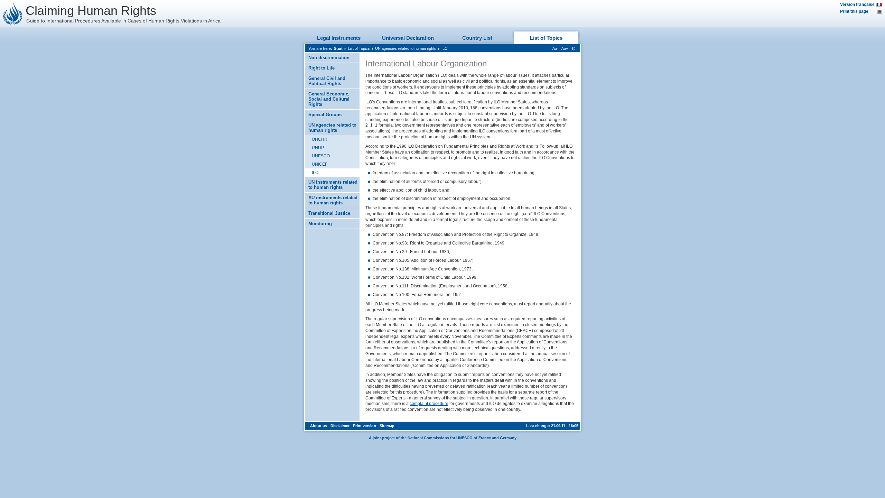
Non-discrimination (329, 57)
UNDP (318, 147)
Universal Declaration (408, 38)
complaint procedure (429, 403)
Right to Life (321, 68)
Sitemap (387, 426)
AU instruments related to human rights (332, 200)
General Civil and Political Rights (326, 81)
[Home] (13, 13)
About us (318, 426)
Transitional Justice (329, 213)
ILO (444, 48)
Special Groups (325, 114)
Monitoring (320, 223)
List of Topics (546, 38)
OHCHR (319, 139)
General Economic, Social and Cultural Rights (329, 99)
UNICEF (319, 164)
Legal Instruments (339, 38)
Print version (364, 426)
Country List (477, 38)
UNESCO (321, 156)
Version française (857, 4)
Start (338, 48)
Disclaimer (340, 426)
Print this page (854, 11)
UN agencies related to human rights (405, 48)
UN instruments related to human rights (332, 184)
